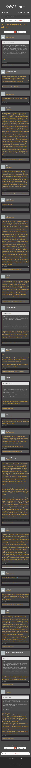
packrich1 (12, 159)
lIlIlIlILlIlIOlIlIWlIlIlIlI (10, 307)
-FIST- (11, 87)
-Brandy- (8, 276)
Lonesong (8, 93)
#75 (28, 563)
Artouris (8, 166)
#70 (28, 368)
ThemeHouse (19, 765)
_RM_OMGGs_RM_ (11, 71)
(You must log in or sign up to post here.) (15, 745)
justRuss (13, 583)
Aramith (8, 589)
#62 (28, 84)
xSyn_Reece (15, 301)
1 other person (20, 159)
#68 (28, 298)
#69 (28, 340)
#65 (28, 190)
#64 (28, 157)
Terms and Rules (16, 759)
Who (13, 210)
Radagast (8, 199)
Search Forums (5, 16)
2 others (18, 604)
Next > (24, 32)
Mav (7, 415)
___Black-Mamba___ (11, 458)
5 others (20, 301)
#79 (28, 681)
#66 (28, 207)
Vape (7, 216)
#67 (28, 266)
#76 (28, 580)
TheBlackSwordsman (6, 65)
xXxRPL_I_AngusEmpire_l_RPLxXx (15, 652)
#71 (28, 405)
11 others (17, 269)
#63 (28, 102)
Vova (7, 431)
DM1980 (8, 108)
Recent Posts (13, 16)
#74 (28, 520)
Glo (11, 269)
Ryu (7, 36)
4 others (23, 193)
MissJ (7, 529)
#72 (28, 425)
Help (10, 759)
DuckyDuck (9, 349)
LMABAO (8, 377)
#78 (28, 643)
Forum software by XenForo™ (15, 764)
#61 (28, 62)
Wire (7, 691)
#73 (28, 449)
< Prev (6, 32)
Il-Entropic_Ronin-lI (13, 193)
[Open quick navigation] (28, 20)
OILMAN (15, 87)
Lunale (14, 604)
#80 (28, 735)
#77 (28, 602)
